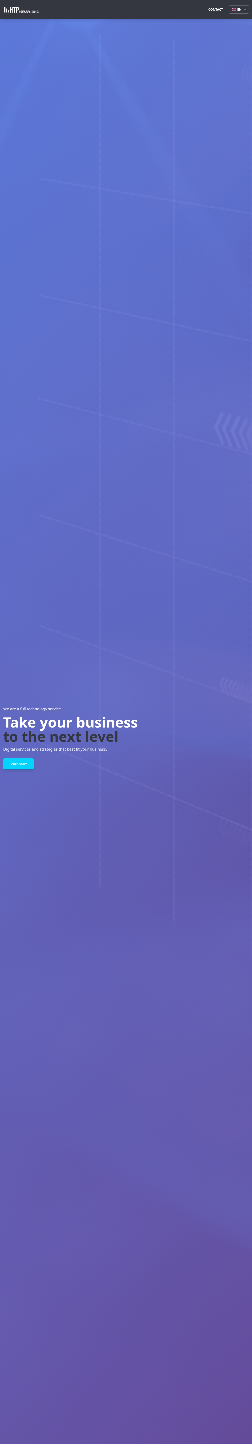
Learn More (18, 764)
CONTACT (215, 9)
